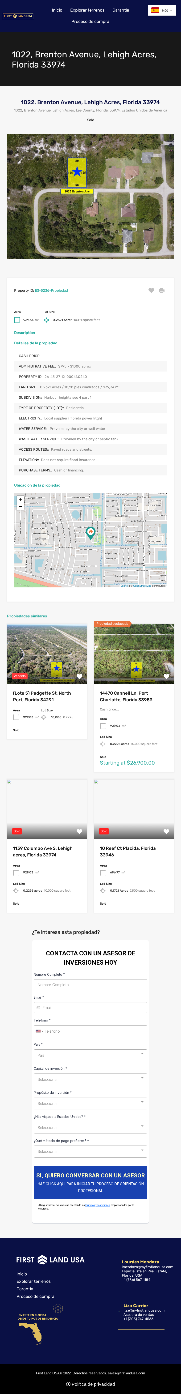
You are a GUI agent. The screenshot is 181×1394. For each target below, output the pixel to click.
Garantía (120, 10)
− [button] (20, 506)
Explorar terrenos (87, 10)
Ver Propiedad (47, 672)
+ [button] (20, 499)
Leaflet (124, 585)
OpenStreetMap (142, 585)
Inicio (57, 10)
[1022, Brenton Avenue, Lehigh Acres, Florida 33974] (91, 533)
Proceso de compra (90, 21)
